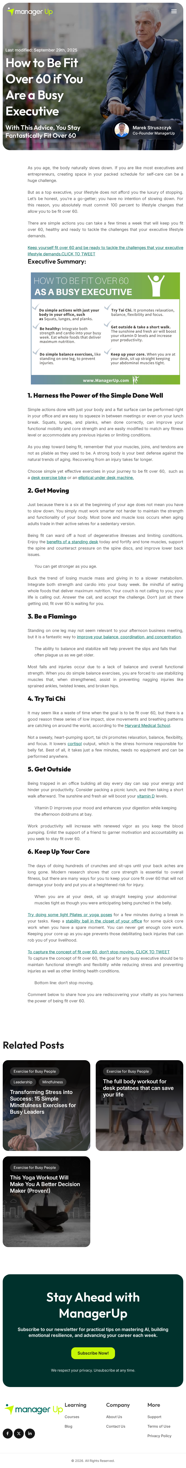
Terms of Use (158, 1426)
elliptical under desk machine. (106, 477)
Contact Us (115, 1426)
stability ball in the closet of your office (104, 921)
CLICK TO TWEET (78, 254)
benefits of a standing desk (72, 541)
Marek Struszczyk (152, 127)
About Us (114, 1416)
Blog (68, 1426)
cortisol (75, 743)
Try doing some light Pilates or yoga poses (70, 914)
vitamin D (146, 796)
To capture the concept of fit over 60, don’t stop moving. (82, 951)
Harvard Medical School (147, 725)
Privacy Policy (159, 1436)
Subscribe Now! (93, 1353)
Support (154, 1416)
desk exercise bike (48, 477)
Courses (72, 1416)
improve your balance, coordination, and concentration (129, 636)
